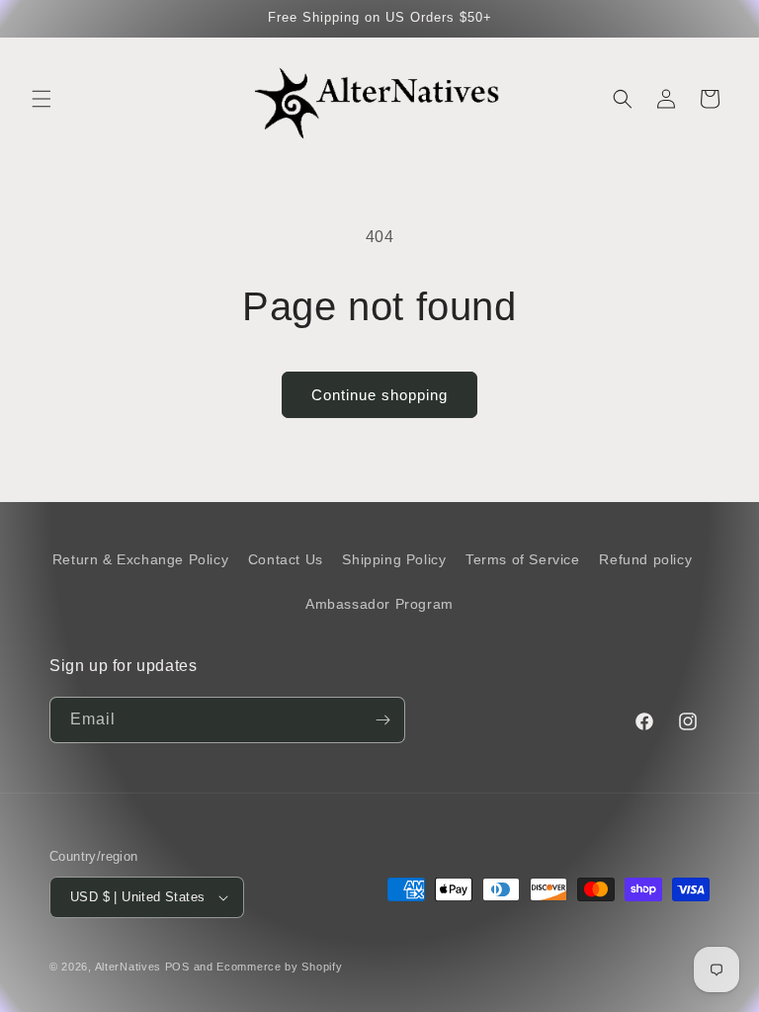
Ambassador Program (379, 604)
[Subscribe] (382, 720)
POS (177, 966)
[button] (41, 99)
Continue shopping (379, 394)
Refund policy (645, 559)
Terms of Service (522, 559)
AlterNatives (128, 966)
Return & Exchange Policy (140, 559)
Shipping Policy (394, 559)
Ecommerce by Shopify (279, 966)
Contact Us (285, 559)
